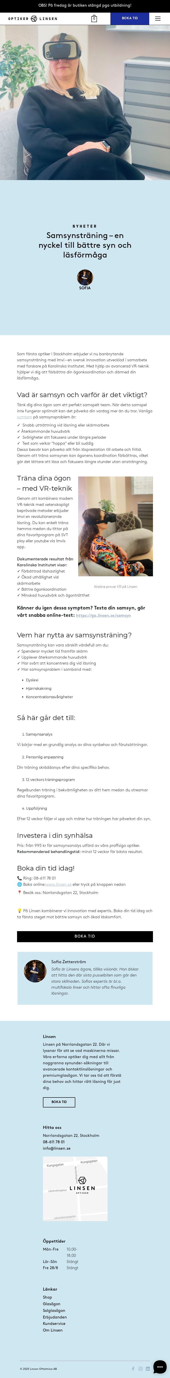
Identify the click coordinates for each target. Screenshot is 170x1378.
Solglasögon (54, 1311)
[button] (157, 18)
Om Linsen (53, 1330)
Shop (47, 1297)
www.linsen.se (58, 885)
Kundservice (54, 1324)
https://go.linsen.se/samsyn (103, 616)
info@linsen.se (57, 1149)
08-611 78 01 (54, 1142)
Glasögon (51, 1304)
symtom (24, 417)
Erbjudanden (55, 1317)
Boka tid (130, 18)
